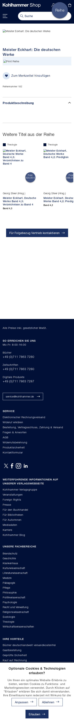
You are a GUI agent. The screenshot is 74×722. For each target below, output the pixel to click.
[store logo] (22, 5)
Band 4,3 (7, 208)
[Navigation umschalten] (5, 16)
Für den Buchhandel (15, 509)
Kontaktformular (13, 452)
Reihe (16, 61)
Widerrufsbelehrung (15, 442)
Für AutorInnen (12, 519)
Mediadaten (10, 524)
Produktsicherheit (14, 447)
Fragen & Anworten (15, 432)
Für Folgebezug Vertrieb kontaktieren (34, 233)
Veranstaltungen (13, 494)
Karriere (7, 529)
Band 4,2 (48, 205)
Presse (7, 504)
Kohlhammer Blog (14, 534)
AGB (5, 437)
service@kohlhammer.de (20, 396)
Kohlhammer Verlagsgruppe (20, 489)
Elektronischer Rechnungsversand (24, 417)
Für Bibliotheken (13, 514)
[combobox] (44, 16)
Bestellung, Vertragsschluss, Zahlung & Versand (33, 427)
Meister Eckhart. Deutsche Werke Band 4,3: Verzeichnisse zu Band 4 (19, 201)
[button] (51, 702)
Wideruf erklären (13, 422)
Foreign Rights (12, 499)
